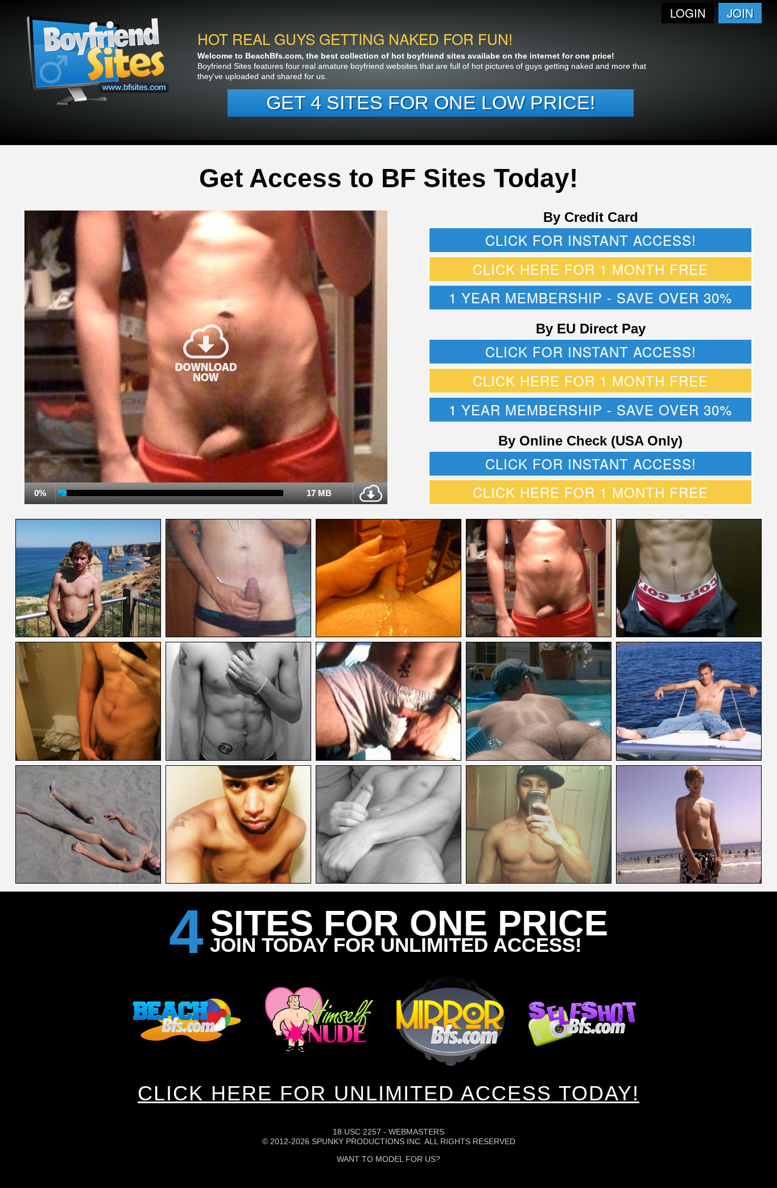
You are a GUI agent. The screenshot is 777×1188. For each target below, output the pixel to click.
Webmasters (416, 1131)
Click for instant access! (590, 240)
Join (740, 13)
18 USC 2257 (357, 1131)
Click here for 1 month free (590, 269)
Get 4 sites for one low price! (430, 102)
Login (687, 13)
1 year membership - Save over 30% (590, 297)
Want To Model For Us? (388, 1159)
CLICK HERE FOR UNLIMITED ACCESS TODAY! (388, 1093)
